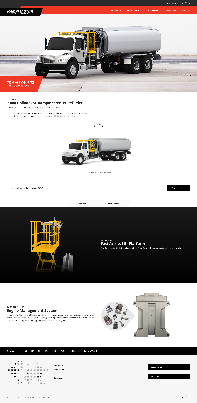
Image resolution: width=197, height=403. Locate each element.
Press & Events (171, 10)
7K (39, 351)
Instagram (186, 3)
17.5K (62, 351)
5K (32, 351)
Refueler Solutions (135, 10)
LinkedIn (182, 3)
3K (26, 351)
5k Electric (74, 351)
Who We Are (116, 10)
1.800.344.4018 (172, 3)
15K (54, 351)
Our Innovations (154, 10)
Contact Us (185, 10)
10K (46, 351)
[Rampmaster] (22, 12)
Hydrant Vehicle (90, 351)
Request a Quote (179, 188)
